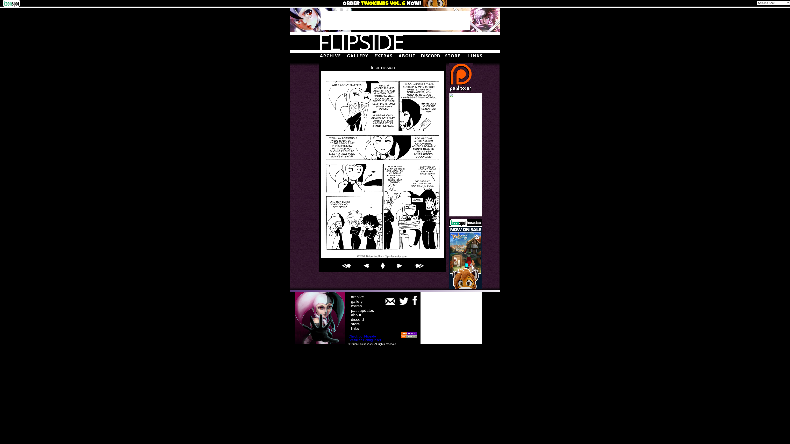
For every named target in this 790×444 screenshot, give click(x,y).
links (355, 328)
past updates (362, 310)
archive (357, 297)
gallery (357, 301)
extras (356, 306)
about (356, 315)
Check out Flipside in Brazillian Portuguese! (365, 338)
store (355, 324)
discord (357, 319)
